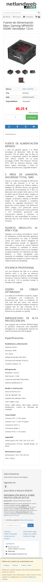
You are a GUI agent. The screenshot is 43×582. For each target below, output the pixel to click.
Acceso (18, 17)
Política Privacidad (10, 534)
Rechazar (15, 565)
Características (10, 134)
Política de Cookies (30, 534)
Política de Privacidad (13, 515)
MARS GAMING (28, 89)
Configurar (6, 565)
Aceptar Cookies (26, 565)
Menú (7, 17)
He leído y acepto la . (19, 520)
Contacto (29, 17)
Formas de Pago (29, 536)
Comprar (32, 117)
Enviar (30, 525)
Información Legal (29, 531)
